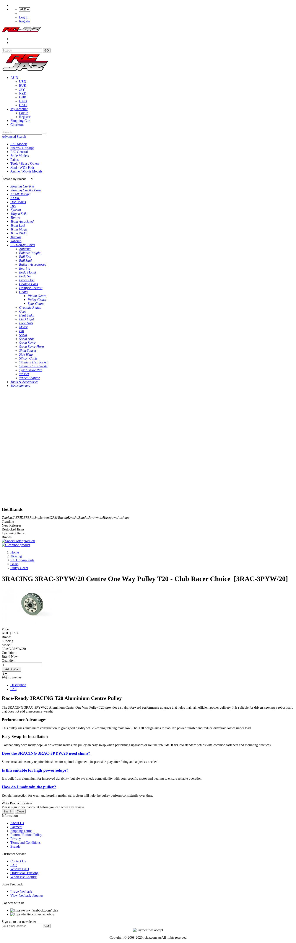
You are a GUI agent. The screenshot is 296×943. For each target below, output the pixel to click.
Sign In (7, 811)
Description (18, 685)
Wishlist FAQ (19, 869)
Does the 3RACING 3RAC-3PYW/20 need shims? (46, 753)
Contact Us (18, 861)
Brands (15, 846)
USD (22, 81)
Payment (16, 827)
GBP (22, 97)
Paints (14, 159)
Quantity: (8, 660)
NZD (22, 93)
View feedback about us (26, 895)
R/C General (19, 152)
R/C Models (18, 144)
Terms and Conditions (25, 842)
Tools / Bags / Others (24, 163)
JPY (22, 89)
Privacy (15, 838)
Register (24, 21)
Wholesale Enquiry (23, 877)
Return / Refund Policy (26, 835)
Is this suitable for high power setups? (35, 770)
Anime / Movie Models (26, 171)
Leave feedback (21, 891)
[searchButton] (44, 133)
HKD (23, 101)
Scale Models (19, 155)
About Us (17, 823)
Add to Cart (11, 669)
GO (46, 50)
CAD (23, 105)
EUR (22, 85)
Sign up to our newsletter (19, 921)
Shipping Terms (21, 831)
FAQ (13, 689)
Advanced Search (14, 136)
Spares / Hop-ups (22, 148)
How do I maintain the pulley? (29, 787)
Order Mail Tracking (24, 873)
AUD (14, 78)
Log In (23, 17)
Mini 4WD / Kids (22, 167)
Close (20, 811)
